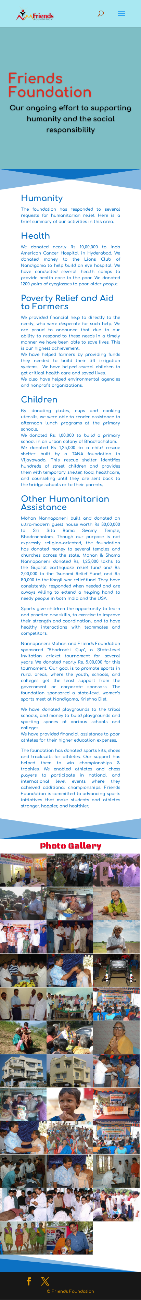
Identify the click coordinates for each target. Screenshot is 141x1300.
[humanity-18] (116, 985)
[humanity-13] (23, 951)
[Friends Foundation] (69, 1252)
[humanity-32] (23, 985)
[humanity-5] (23, 1219)
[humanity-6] (69, 1018)
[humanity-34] (116, 918)
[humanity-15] (116, 1186)
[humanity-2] (116, 1219)
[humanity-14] (69, 1219)
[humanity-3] (23, 1252)
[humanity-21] (23, 1018)
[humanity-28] (69, 1052)
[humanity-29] (69, 1085)
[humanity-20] (23, 884)
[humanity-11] (69, 1186)
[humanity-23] (23, 1118)
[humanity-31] (116, 951)
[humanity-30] (23, 1052)
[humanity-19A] (69, 951)
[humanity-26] (116, 884)
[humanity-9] (69, 985)
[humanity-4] (69, 1152)
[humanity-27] (69, 884)
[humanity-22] (23, 1085)
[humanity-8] (116, 1118)
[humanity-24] (69, 918)
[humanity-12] (116, 1085)
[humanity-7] (116, 1152)
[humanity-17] (23, 1186)
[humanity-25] (23, 918)
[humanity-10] (23, 1152)
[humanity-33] (116, 1052)
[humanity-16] (116, 1018)
